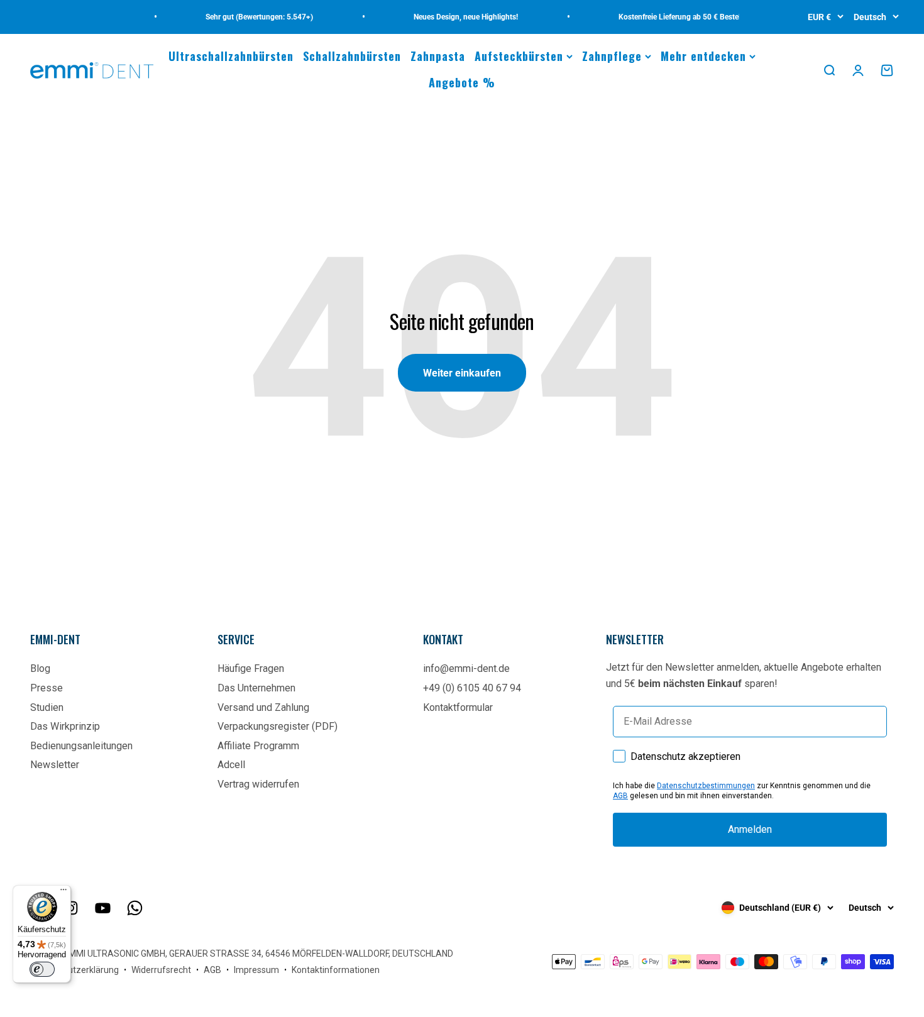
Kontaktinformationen (336, 970)
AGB (620, 795)
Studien (46, 707)
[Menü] (63, 892)
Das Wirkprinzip (65, 726)
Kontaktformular (458, 707)
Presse (46, 688)
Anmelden (750, 829)
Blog (40, 668)
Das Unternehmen (256, 688)
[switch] (42, 969)
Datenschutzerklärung (74, 970)
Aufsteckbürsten (519, 56)
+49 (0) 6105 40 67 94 (472, 688)
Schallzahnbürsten (352, 56)
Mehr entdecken (703, 56)
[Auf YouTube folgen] (102, 907)
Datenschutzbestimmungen (706, 785)
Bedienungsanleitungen (81, 746)
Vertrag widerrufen (258, 784)
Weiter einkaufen (462, 373)
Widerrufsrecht (161, 970)
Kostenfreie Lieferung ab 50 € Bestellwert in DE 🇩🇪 (694, 17)
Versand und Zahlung (263, 707)
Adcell (231, 765)
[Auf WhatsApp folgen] (134, 907)
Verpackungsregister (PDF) (277, 726)
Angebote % (462, 82)
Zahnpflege (612, 56)
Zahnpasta (437, 56)
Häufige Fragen (250, 668)
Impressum (256, 970)
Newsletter (54, 765)
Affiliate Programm (258, 746)
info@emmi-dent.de (466, 668)
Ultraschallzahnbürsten (231, 56)
